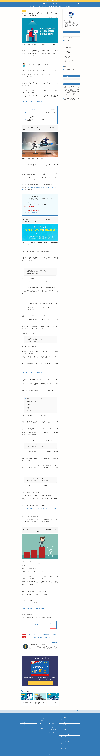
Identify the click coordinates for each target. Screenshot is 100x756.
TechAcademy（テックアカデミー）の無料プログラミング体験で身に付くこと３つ (41, 117)
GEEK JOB (67, 48)
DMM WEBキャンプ (68, 47)
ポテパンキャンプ (68, 61)
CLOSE (53, 109)
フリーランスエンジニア (68, 6)
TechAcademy (67, 52)
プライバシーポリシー (26, 724)
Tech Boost (67, 51)
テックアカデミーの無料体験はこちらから (40, 683)
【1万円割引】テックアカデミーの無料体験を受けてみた (38, 637)
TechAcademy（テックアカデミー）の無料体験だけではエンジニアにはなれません (41, 120)
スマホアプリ (52, 720)
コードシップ (63, 724)
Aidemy (62, 743)
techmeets (67, 53)
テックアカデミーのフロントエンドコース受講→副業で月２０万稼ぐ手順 (41, 634)
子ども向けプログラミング (69, 69)
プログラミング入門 (31, 6)
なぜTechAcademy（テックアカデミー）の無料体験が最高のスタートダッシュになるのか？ (41, 113)
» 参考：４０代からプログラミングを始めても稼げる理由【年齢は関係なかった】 (39, 508)
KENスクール (63, 748)
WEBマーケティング (68, 35)
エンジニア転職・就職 (53, 6)
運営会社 (23, 719)
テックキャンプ (68, 56)
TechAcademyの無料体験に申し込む (32, 212)
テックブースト (64, 731)
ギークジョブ (63, 719)
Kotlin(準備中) (42, 728)
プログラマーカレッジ (69, 60)
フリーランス (52, 732)
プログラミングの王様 (50, 3)
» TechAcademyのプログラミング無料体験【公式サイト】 (34, 101)
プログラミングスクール (42, 6)
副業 (60, 6)
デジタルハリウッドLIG (69, 57)
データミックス (64, 736)
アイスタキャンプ (68, 55)
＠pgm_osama (49, 44)
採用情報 (23, 722)
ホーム (23, 717)
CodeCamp (67, 46)
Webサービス (52, 718)
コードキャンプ (64, 722)
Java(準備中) (42, 720)
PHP (40, 723)
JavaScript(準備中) (42, 718)
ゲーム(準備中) (52, 723)
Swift (40, 726)
